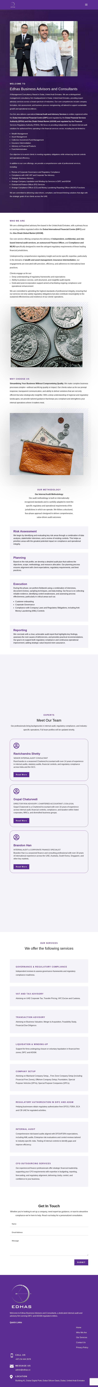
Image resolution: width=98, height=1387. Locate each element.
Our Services (81, 1337)
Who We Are (81, 1333)
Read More (21, 775)
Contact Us (81, 1342)
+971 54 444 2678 (23, 1359)
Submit (81, 1262)
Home (78, 1327)
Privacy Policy (82, 1347)
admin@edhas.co (22, 1370)
